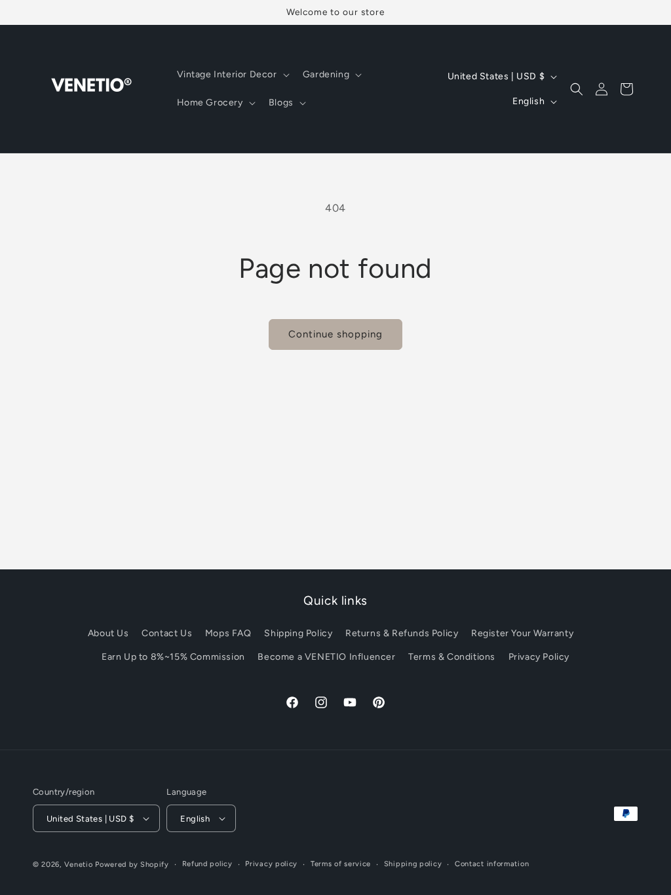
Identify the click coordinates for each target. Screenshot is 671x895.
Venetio (78, 864)
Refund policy (207, 864)
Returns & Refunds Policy (401, 633)
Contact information (492, 864)
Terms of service (341, 864)
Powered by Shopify (132, 864)
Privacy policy (271, 864)
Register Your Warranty (522, 633)
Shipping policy (413, 864)
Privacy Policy (538, 656)
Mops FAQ (228, 633)
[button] (232, 74)
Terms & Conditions (451, 656)
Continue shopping (335, 334)
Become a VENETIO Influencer (326, 656)
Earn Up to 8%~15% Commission (173, 656)
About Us (108, 633)
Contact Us (167, 633)
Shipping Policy (298, 633)
